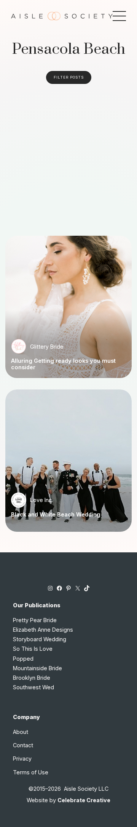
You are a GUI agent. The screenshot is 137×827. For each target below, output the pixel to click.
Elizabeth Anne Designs (43, 629)
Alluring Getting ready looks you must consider (63, 364)
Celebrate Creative (83, 800)
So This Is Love (33, 648)
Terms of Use (30, 772)
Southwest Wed (33, 687)
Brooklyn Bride (31, 677)
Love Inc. (41, 500)
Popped (23, 658)
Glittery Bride (47, 346)
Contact (23, 745)
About (20, 732)
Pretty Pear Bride (35, 620)
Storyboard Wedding (39, 639)
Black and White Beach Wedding (55, 515)
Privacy (22, 758)
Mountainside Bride (37, 668)
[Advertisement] (68, 156)
